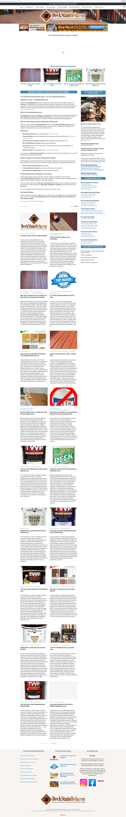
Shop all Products (53, 134)
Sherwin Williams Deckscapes (90, 225)
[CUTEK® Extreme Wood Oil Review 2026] (63, 633)
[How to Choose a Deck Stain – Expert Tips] (63, 340)
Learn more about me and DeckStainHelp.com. (32, 201)
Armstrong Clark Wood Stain (89, 185)
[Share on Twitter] (73, 206)
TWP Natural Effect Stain (88, 195)
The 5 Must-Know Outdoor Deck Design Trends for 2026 (68, 782)
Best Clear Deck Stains (26, 772)
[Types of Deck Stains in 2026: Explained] (63, 221)
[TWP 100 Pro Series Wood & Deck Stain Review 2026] (52, 75)
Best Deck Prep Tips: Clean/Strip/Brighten (92, 169)
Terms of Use (34, 810)
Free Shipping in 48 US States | (56, 3)
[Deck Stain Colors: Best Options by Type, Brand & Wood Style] (34, 340)
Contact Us (92, 810)
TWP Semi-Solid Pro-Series (89, 187)
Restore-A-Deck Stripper (88, 241)
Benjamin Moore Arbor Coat (89, 226)
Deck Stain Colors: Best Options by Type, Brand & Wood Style (67, 775)
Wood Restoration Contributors (89, 174)
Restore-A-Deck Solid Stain (89, 202)
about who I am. (87, 140)
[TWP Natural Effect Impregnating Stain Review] (34, 690)
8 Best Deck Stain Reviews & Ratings (91, 166)
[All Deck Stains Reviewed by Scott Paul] (63, 280)
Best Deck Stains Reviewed (27, 755)
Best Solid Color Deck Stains (27, 762)
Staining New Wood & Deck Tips (90, 168)
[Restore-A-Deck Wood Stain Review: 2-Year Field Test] (74, 75)
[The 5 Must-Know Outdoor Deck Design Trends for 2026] (63, 690)
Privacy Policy (41, 810)
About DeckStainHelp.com (67, 810)
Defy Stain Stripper (87, 243)
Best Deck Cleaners (25, 765)
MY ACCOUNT (73, 3)
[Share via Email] (76, 206)
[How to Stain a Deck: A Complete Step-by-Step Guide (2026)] (34, 396)
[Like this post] (70, 206)
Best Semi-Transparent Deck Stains (29, 759)
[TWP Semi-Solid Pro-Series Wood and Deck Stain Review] (63, 517)
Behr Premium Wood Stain (89, 223)
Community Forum (78, 810)
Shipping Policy (56, 810)
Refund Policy (49, 810)
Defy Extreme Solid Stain (88, 204)
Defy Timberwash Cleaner (89, 236)
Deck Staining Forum (87, 145)
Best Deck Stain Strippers (27, 768)
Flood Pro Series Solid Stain (89, 205)
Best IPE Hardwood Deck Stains (28, 782)
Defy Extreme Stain (87, 197)
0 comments (24, 206)
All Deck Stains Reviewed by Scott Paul (68, 765)
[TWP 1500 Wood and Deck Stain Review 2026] (34, 575)
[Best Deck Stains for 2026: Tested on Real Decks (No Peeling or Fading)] (30, 75)
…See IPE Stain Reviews (87, 218)
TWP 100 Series (86, 184)
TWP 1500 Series (86, 189)
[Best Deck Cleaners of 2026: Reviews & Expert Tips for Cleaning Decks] (63, 396)
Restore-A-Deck (86, 233)
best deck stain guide (54, 189)
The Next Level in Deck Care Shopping (33, 235)
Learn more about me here (27, 109)
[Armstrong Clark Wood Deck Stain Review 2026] (95, 75)
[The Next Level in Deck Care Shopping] (34, 221)
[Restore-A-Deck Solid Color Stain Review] (63, 575)
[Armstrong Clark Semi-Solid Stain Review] (34, 633)
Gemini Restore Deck (87, 235)
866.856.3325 (66, 3)
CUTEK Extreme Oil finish (52, 150)
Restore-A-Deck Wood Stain (38, 145)
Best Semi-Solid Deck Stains (27, 778)
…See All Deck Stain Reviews (89, 228)
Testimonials (86, 810)
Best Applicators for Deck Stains (28, 775)
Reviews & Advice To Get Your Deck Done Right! (49, 92)
